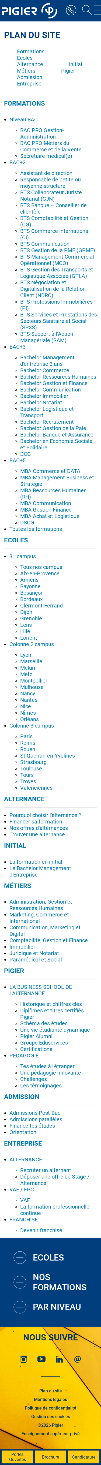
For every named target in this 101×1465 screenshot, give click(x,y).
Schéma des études (44, 1023)
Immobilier (22, 947)
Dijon (26, 612)
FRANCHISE (23, 1219)
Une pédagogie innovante (50, 1072)
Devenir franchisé (41, 1230)
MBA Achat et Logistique (49, 516)
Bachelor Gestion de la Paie (53, 428)
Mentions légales (50, 1399)
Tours (27, 775)
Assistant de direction (46, 173)
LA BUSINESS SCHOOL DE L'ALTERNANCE (40, 990)
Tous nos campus (41, 567)
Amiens (29, 580)
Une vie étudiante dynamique (55, 1030)
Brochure (50, 1457)
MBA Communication (45, 503)
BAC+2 (17, 162)
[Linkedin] (59, 1359)
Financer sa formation (35, 821)
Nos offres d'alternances (38, 828)
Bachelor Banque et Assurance (56, 434)
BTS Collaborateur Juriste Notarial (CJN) (51, 195)
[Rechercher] (85, 11)
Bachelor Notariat (41, 402)
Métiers (26, 71)
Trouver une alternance (37, 834)
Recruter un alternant (45, 1170)
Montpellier (33, 680)
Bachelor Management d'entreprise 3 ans (47, 360)
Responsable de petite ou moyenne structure (50, 182)
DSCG (27, 522)
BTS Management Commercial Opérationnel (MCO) (57, 260)
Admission (29, 77)
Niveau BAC (23, 119)
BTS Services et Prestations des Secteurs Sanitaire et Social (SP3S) (58, 321)
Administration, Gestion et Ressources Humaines (40, 905)
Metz (26, 674)
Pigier (68, 71)
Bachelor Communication (50, 389)
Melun (27, 668)
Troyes (28, 781)
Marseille (31, 661)
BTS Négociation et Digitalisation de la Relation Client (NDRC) (53, 289)
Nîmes (28, 713)
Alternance (30, 64)
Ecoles (25, 58)
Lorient (28, 638)
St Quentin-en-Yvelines (47, 755)
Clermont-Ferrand (41, 605)
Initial (75, 64)
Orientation (22, 1132)
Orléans (29, 719)
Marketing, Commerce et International (39, 917)
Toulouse (31, 768)
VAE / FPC (21, 1189)
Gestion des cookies (50, 1416)
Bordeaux (31, 599)
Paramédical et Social (35, 959)
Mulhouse (32, 687)
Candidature (83, 1457)
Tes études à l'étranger (47, 1066)
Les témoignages (41, 1085)
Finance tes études (32, 1126)
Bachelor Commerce (44, 370)
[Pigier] (31, 10)
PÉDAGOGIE (24, 1055)
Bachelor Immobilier (44, 396)
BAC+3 (17, 347)
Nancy (27, 693)
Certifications (36, 1049)
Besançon (32, 593)
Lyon (25, 655)
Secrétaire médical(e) (46, 156)
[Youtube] (41, 1359)
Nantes (28, 700)
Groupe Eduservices (44, 1042)
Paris (26, 736)
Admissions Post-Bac (34, 1113)
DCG (25, 454)
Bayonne (30, 586)
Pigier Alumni (36, 1036)
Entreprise (29, 83)
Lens (26, 625)
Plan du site (50, 1390)
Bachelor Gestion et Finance (54, 383)
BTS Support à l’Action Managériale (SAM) (46, 337)
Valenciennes (36, 788)
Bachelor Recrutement (47, 422)
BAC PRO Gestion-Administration (42, 133)
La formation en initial (35, 862)
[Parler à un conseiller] (71, 11)
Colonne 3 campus (31, 725)
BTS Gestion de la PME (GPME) (57, 250)
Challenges (33, 1079)
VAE (25, 1200)
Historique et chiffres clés (51, 1004)
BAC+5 (17, 460)
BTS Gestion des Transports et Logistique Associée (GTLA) (56, 272)
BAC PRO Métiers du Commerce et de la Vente (51, 146)
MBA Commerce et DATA (50, 471)
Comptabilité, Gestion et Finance (48, 940)
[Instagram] (23, 1359)
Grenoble (31, 618)
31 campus (22, 556)
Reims (27, 743)
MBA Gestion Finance (46, 509)
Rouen (27, 749)
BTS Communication (44, 244)
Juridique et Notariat (34, 953)
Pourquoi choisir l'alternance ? (45, 815)
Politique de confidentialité (50, 1408)
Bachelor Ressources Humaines (58, 377)
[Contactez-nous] (77, 1359)
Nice (25, 706)
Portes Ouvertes (17, 1457)
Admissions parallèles (35, 1119)
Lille (25, 631)
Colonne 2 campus (31, 644)
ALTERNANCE (25, 1159)
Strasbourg (33, 762)
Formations (30, 51)
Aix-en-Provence (40, 573)
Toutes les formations (35, 529)
